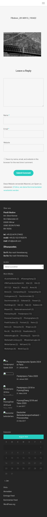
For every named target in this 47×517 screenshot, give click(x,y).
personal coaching (13, 318)
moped (8, 309)
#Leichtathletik (11, 279)
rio (7, 331)
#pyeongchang (28, 279)
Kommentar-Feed (11, 500)
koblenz (37, 305)
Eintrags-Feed (9, 496)
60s (37, 283)
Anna (33, 288)
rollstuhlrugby (11, 336)
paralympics (25, 314)
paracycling (10, 314)
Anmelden (8, 491)
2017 (7, 288)
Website (7, 143)
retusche (19, 327)
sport (35, 336)
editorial (25, 301)
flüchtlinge (10, 305)
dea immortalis (26, 296)
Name (7, 115)
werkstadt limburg (13, 340)
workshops (10, 349)
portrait (24, 323)
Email (6, 129)
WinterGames (11, 344)
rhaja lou (31, 327)
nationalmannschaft (24, 309)
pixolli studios (11, 323)
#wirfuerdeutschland (14, 283)
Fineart (36, 301)
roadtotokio (29, 331)
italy (28, 305)
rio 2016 (16, 331)
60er (29, 283)
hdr (20, 305)
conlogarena (10, 296)
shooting (25, 336)
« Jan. (7, 481)
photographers (31, 318)
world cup (23, 349)
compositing (19, 292)
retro (34, 323)
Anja (16, 288)
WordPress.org (9, 504)
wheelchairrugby (32, 340)
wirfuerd (25, 344)
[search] (38, 3)
